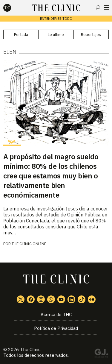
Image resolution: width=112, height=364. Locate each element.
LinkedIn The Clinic (71, 299)
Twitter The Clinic (20, 299)
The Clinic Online (29, 243)
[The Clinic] (12, 8)
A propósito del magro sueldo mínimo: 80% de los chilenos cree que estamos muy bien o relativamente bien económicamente (51, 176)
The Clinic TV (61, 299)
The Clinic (30, 349)
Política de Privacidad (56, 328)
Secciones (106, 7)
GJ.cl (101, 354)
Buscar (98, 7)
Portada (21, 34)
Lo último (56, 34)
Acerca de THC (56, 314)
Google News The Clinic (92, 299)
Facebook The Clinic (31, 299)
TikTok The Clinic (81, 299)
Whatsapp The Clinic (51, 299)
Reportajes (91, 34)
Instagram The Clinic (41, 299)
